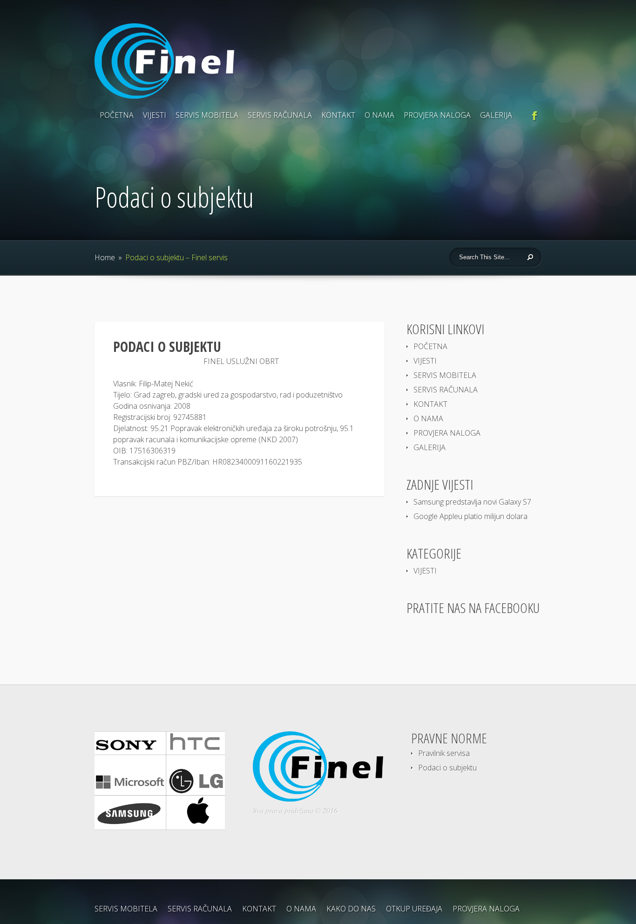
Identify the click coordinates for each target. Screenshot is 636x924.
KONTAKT (338, 115)
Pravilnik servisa (444, 753)
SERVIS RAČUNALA (280, 115)
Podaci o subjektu (447, 767)
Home (105, 257)
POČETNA (117, 115)
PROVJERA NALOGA (437, 115)
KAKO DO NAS (351, 909)
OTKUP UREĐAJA (414, 909)
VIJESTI (154, 115)
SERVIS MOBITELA (207, 115)
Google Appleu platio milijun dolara (470, 516)
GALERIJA (496, 115)
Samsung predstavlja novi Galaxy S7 (472, 502)
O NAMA (379, 115)
